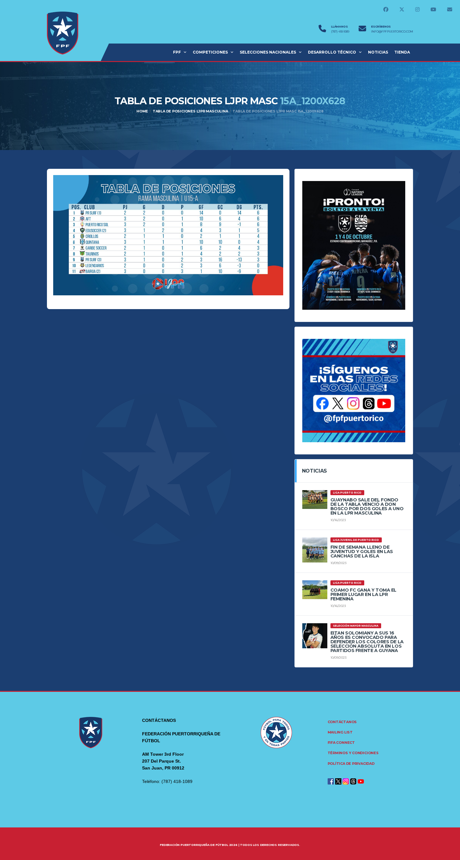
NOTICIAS (378, 52)
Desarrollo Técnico (332, 52)
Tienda (402, 52)
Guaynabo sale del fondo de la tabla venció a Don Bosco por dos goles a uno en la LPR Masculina (367, 506)
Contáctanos (342, 722)
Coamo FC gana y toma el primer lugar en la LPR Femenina (363, 594)
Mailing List (340, 732)
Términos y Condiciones (353, 753)
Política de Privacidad (351, 763)
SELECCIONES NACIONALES (268, 52)
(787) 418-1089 (340, 31)
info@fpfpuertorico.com (392, 31)
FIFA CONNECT (341, 742)
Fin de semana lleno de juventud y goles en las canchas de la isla (361, 551)
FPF (177, 52)
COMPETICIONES (210, 52)
